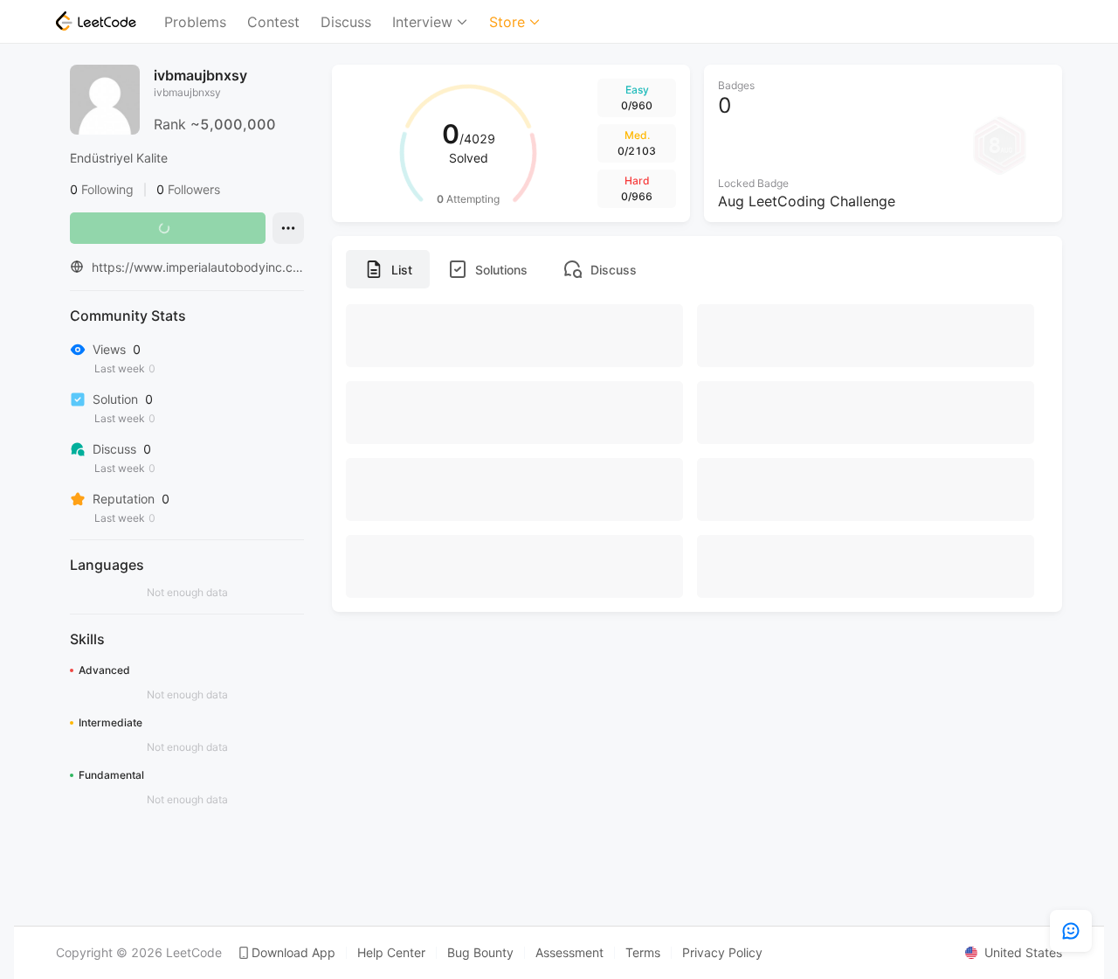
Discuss (346, 22)
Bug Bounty (480, 953)
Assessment (569, 953)
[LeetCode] (96, 21)
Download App (293, 953)
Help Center (391, 953)
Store (507, 22)
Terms (642, 953)
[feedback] (1071, 931)
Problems (195, 22)
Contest (273, 22)
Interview (422, 22)
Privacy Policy (722, 953)
